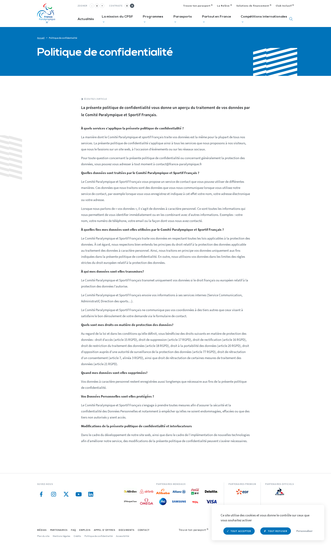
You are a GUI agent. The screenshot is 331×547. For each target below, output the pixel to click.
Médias (42, 529)
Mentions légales (61, 536)
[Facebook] (41, 494)
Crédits (77, 536)
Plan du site (43, 536)
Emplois (85, 529)
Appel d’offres (104, 529)
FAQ (73, 529)
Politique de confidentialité (98, 536)
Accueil (41, 37)
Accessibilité (122, 536)
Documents (126, 529)
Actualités (86, 19)
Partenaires (59, 529)
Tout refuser (277, 531)
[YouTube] (78, 494)
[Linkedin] (91, 494)
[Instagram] (53, 494)
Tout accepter (241, 531)
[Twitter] (66, 494)
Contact (144, 529)
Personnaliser (304, 531)
